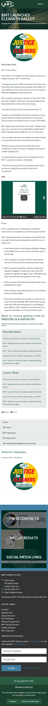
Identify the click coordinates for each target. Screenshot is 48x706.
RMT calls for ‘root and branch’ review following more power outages (22, 361)
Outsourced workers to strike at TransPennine (21, 338)
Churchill (31, 323)
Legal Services (7, 612)
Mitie (36, 323)
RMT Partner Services (10, 624)
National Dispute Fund (10, 621)
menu (40, 4)
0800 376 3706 (19, 644)
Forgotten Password (30, 668)
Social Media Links (24, 557)
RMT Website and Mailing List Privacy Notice (19, 443)
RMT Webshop (7, 618)
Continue (12, 701)
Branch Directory (8, 616)
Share (6, 412)
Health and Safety (8, 627)
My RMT (5, 609)
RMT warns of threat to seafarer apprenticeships (22, 351)
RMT (11, 323)
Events (5, 422)
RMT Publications (9, 433)
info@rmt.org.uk (16, 592)
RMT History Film (9, 438)
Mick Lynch (17, 323)
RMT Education (7, 630)
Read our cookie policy (30, 701)
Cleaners (24, 323)
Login (11, 668)
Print (15, 412)
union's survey (10, 84)
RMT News (7, 427)
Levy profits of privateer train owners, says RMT (22, 356)
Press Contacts (24, 518)
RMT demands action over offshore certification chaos (22, 344)
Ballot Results (24, 538)
